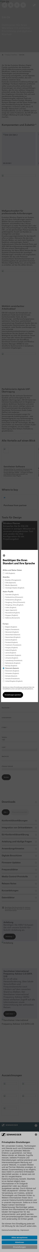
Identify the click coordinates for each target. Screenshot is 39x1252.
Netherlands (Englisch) (12, 663)
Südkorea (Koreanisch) (12, 618)
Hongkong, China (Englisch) (14, 605)
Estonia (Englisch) (11, 640)
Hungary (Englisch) (11, 647)
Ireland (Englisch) (11, 650)
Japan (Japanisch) (11, 610)
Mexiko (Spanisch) (11, 585)
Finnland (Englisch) (11, 642)
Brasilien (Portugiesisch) (13, 580)
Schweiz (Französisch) (12, 678)
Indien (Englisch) (10, 607)
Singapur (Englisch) (11, 615)
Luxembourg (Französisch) (13, 660)
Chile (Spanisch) (10, 582)
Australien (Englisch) (12, 594)
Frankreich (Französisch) (13, 645)
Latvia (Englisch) (10, 653)
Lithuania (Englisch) (11, 658)
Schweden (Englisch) (12, 673)
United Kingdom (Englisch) (14, 681)
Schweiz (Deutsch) (11, 676)
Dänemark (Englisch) (12, 632)
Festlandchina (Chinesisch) (14, 597)
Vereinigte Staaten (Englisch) (14, 588)
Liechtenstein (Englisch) (13, 655)
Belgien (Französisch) (12, 629)
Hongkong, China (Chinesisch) (15, 602)
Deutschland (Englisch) (12, 637)
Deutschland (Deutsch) (12, 634)
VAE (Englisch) (10, 573)
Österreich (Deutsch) (12, 668)
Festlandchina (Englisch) (13, 600)
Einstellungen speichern (13, 695)
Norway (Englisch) (11, 665)
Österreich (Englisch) (12, 671)
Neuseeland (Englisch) (12, 613)
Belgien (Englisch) (11, 627)
